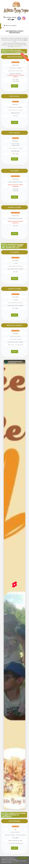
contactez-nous (17, 46)
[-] (16, 4)
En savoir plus (15, 862)
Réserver (14, 85)
